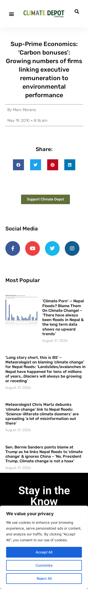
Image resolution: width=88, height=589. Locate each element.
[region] (44, 547)
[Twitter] (52, 248)
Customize (44, 565)
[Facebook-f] (12, 248)
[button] (11, 14)
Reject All (44, 578)
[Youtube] (32, 248)
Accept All (44, 552)
